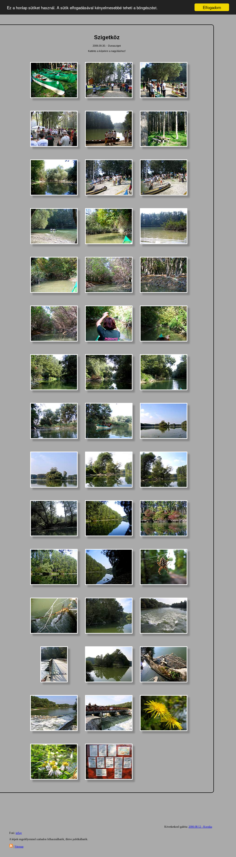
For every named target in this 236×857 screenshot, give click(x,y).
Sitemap (19, 846)
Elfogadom (212, 7)
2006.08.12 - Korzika (200, 826)
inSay (19, 833)
